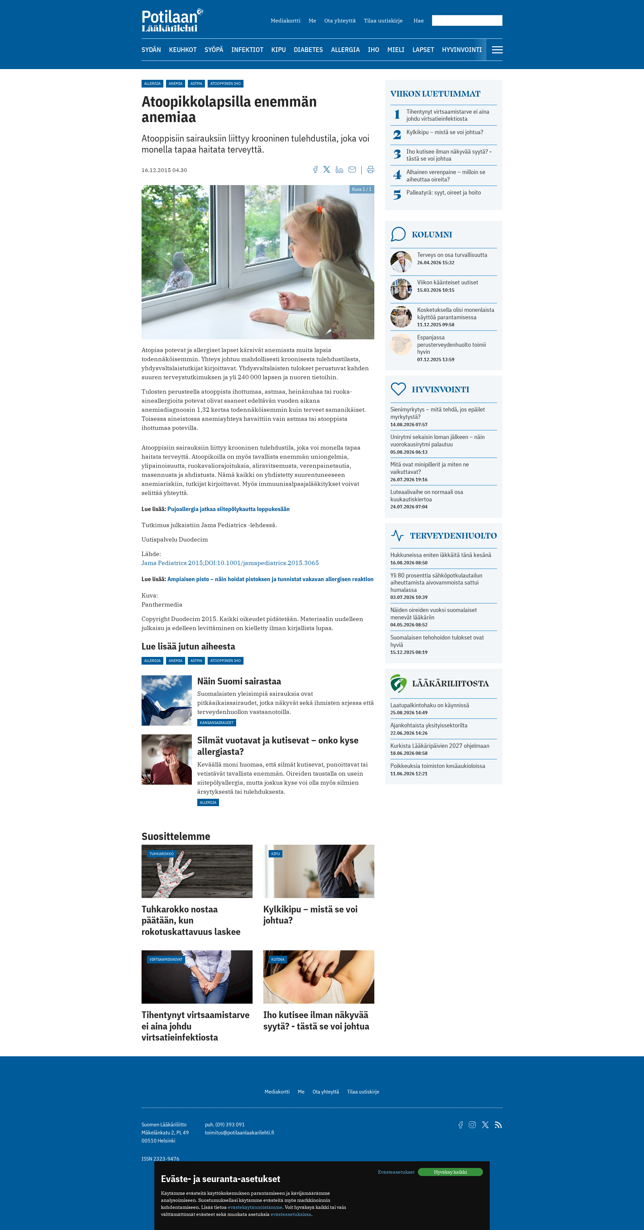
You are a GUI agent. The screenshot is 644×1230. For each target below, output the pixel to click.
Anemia (175, 83)
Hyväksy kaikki (450, 1172)
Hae (419, 20)
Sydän (151, 49)
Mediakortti (286, 20)
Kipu (278, 49)
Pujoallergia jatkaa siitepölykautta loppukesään (228, 509)
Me (312, 20)
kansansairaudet (216, 722)
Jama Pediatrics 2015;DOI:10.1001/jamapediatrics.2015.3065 (230, 563)
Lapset (423, 49)
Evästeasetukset (396, 1172)
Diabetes (308, 49)
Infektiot (247, 49)
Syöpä (214, 49)
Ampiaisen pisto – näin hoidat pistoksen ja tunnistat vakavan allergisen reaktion (270, 579)
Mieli (396, 49)
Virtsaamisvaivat (166, 959)
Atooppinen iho (225, 83)
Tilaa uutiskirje (383, 20)
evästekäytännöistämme (255, 1207)
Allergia (345, 49)
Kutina (277, 959)
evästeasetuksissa (291, 1214)
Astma (196, 83)
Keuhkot (183, 49)
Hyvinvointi (462, 49)
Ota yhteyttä (340, 20)
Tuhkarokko (162, 853)
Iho (373, 49)
